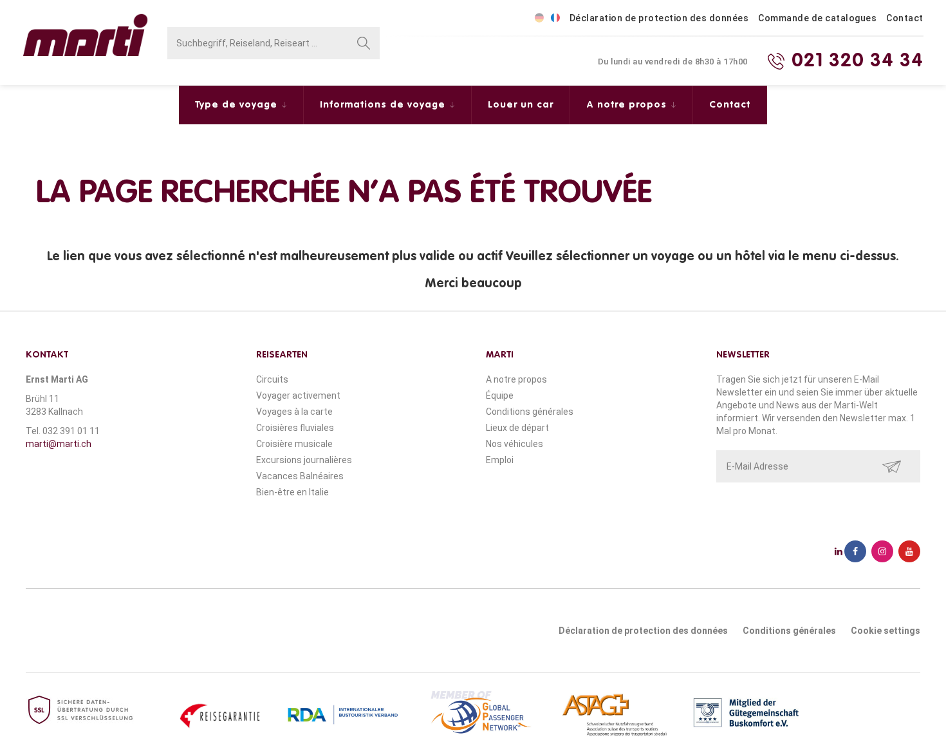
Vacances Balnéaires (300, 476)
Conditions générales (529, 411)
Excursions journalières (304, 460)
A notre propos (628, 105)
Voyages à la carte (294, 411)
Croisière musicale (294, 444)
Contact (904, 18)
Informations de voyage (384, 105)
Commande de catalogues (817, 18)
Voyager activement (298, 395)
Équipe (500, 395)
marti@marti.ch (58, 444)
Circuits (272, 379)
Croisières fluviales (295, 428)
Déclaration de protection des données (659, 18)
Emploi (500, 460)
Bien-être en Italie (292, 492)
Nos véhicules (514, 444)
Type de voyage (238, 105)
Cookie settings (885, 630)
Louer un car (520, 105)
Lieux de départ (517, 428)
